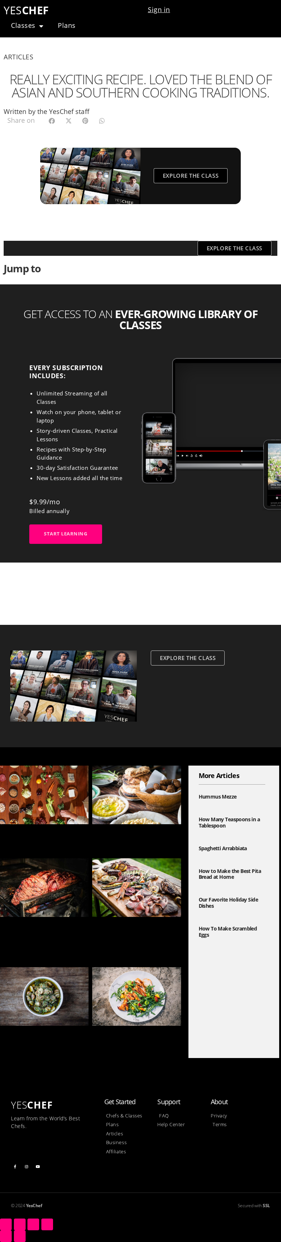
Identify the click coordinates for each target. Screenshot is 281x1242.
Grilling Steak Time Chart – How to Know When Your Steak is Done (132, 936)
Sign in (159, 9)
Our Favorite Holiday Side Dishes (228, 902)
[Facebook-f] (15, 1166)
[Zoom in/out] (47, 1224)
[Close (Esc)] (6, 1224)
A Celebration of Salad (33, 835)
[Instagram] (27, 1166)
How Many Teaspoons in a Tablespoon (229, 822)
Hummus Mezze (117, 835)
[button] (52, 121)
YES (26, 10)
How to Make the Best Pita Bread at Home (230, 874)
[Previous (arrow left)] (6, 1236)
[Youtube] (38, 1166)
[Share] (20, 1224)
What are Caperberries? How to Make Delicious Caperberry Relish (43, 1045)
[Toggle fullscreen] (33, 1224)
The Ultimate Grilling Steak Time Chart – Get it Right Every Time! (41, 936)
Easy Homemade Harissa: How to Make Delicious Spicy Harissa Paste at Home (135, 1045)
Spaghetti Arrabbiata (223, 848)
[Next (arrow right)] (20, 1236)
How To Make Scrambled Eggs (228, 931)
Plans (67, 25)
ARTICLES (18, 56)
